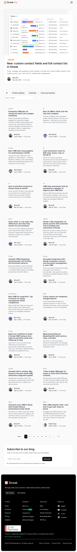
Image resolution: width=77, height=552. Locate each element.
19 (58, 436)
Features (8, 513)
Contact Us (26, 513)
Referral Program (28, 520)
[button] (71, 2)
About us (25, 506)
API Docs (43, 520)
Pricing (7, 516)
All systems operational (13, 536)
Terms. (43, 463)
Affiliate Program (28, 516)
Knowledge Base (45, 516)
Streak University (45, 513)
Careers (27, 509)
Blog (41, 506)
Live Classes (44, 509)
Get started (21, 493)
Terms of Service (44, 543)
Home (7, 506)
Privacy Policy (56, 543)
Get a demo (10, 493)
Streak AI (8, 509)
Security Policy (67, 543)
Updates (8, 520)
